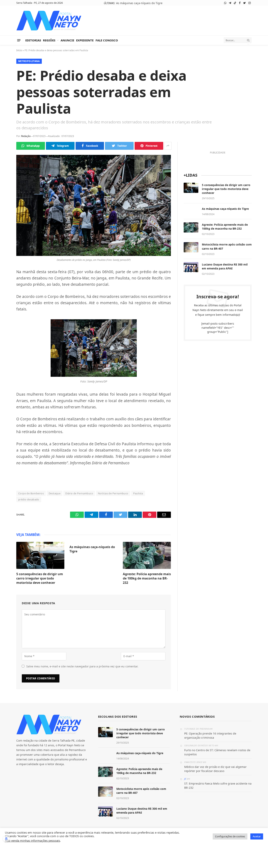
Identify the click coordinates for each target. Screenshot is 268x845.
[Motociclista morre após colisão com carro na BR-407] (191, 247)
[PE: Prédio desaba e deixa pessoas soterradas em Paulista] (93, 205)
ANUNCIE (67, 40)
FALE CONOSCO (107, 40)
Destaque (54, 493)
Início (19, 50)
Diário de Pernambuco (79, 493)
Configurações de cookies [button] (230, 836)
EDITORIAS (33, 40)
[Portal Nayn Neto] (49, 20)
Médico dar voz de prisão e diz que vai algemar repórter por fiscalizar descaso (215, 769)
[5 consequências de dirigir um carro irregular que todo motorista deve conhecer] (40, 555)
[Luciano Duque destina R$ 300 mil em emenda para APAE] (191, 267)
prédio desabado (28, 499)
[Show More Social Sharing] (168, 146)
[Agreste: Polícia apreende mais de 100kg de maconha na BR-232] (147, 555)
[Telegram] (6, 283)
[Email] (6, 329)
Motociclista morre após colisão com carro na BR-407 (227, 246)
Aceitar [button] (257, 836)
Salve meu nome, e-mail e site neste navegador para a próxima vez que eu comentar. (82, 666)
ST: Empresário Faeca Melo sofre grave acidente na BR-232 (218, 785)
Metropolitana (29, 61)
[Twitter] (6, 301)
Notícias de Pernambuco (113, 493)
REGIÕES (49, 40)
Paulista (138, 493)
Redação (26, 136)
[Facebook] (6, 292)
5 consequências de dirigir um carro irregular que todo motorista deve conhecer (39, 578)
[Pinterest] (6, 320)
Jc (185, 778)
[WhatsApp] (6, 273)
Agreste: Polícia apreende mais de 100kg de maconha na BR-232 (147, 578)
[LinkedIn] (6, 310)
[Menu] (19, 40)
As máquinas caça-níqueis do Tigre (139, 3)
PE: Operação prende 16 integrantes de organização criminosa (210, 735)
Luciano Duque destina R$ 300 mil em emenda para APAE (225, 266)
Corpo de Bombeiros (31, 493)
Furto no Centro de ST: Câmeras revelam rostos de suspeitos (217, 752)
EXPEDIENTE (85, 40)
